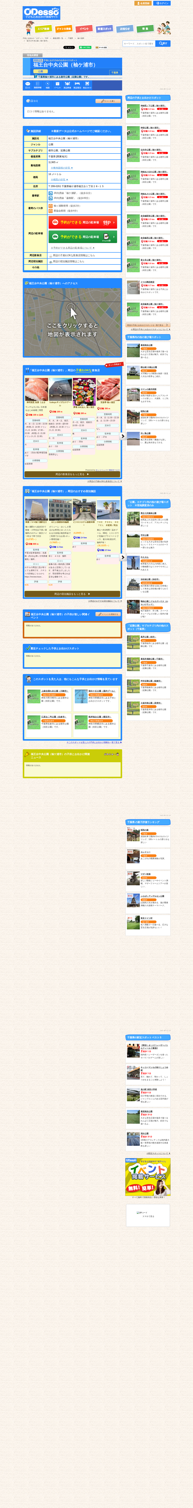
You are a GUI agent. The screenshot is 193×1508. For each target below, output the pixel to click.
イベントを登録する (110, 614)
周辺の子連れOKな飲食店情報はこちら (74, 255)
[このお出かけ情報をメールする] (101, 48)
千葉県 (114, 72)
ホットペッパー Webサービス (108, 470)
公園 (40, 71)
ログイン (163, 3)
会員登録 (144, 3)
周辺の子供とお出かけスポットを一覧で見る (145, 325)
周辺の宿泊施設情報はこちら (68, 261)
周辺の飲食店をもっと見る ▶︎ (72, 474)
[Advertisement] (116, 13)
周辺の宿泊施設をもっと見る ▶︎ (72, 594)
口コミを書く (109, 101)
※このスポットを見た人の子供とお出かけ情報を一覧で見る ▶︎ (94, 742)
